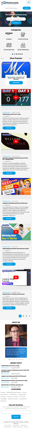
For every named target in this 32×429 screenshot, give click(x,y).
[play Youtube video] (16, 97)
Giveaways (5, 225)
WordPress (3, 401)
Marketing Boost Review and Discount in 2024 (14, 380)
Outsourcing (15, 396)
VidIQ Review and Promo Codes (10, 365)
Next (29, 58)
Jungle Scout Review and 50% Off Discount (13, 376)
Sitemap (26, 427)
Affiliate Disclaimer (17, 427)
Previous (3, 58)
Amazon (5, 179)
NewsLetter (16, 425)
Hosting (9, 396)
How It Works (7, 425)
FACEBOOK (20, 359)
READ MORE (16, 82)
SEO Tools (22, 396)
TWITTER (13, 359)
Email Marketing (22, 394)
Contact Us (23, 425)
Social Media (6, 90)
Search (27, 8)
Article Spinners (4, 394)
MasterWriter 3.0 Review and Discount (12, 385)
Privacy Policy (7, 427)
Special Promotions (13, 398)
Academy (3, 392)
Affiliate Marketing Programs (13, 392)
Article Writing (7, 63)
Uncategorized (23, 398)
